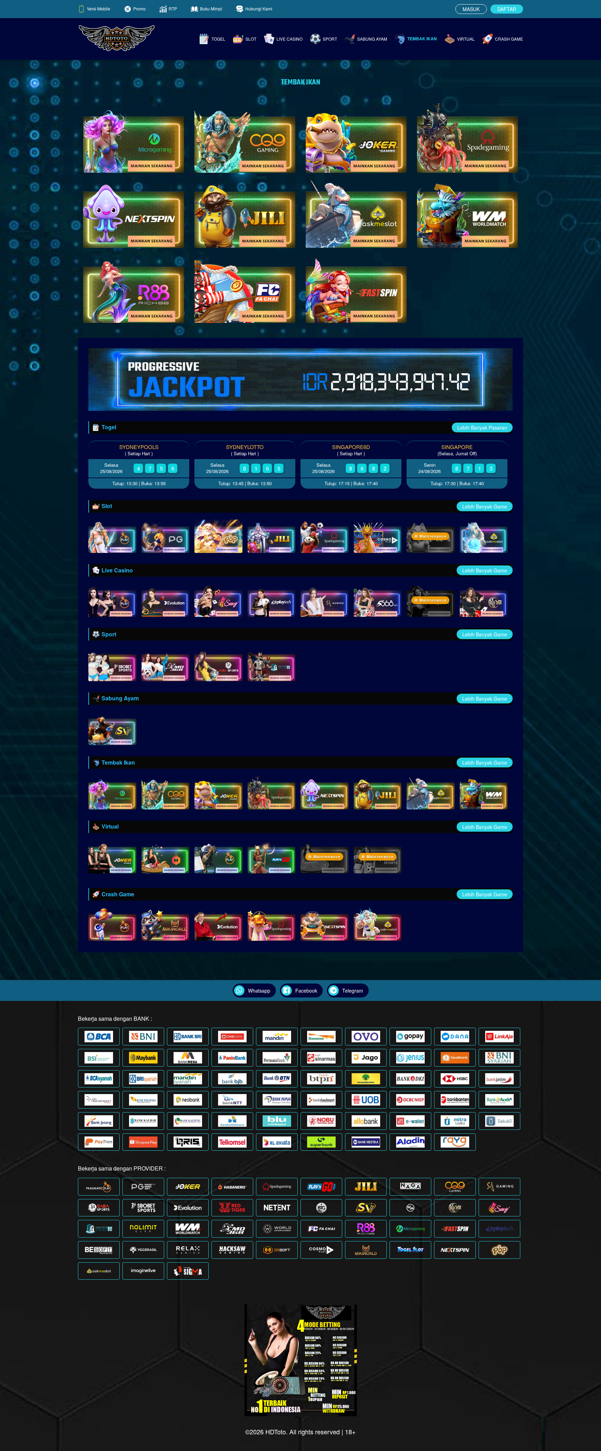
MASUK (471, 9)
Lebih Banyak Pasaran (482, 427)
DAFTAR (506, 9)
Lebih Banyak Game (484, 506)
